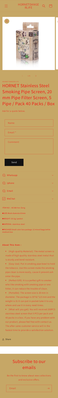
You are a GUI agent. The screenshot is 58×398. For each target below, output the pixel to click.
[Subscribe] (48, 388)
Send (14, 162)
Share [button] (8, 339)
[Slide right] (35, 75)
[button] (6, 6)
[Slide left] (22, 75)
